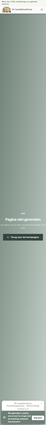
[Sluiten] (41, 403)
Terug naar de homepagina (23, 237)
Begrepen (38, 418)
